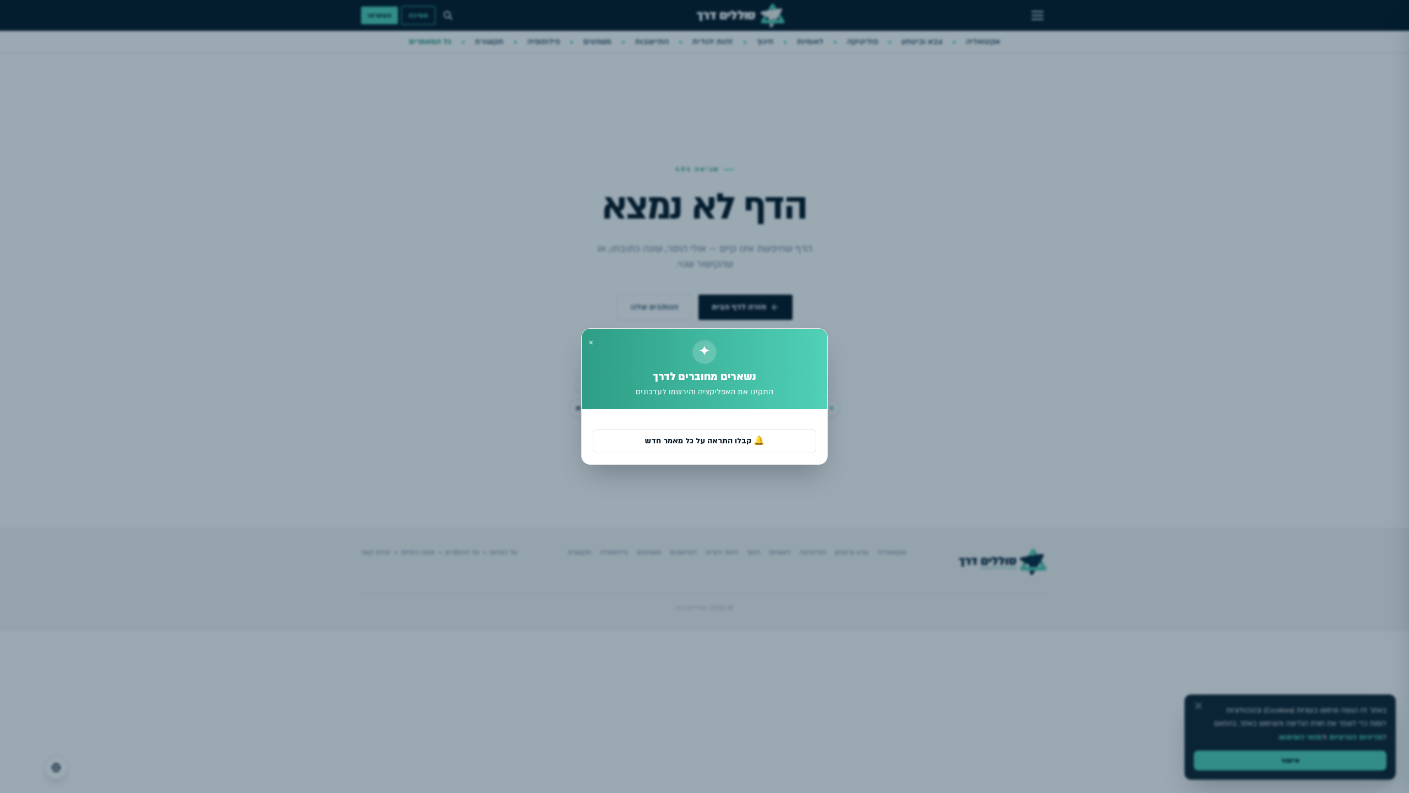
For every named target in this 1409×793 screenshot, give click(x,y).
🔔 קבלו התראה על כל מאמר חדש (704, 441)
